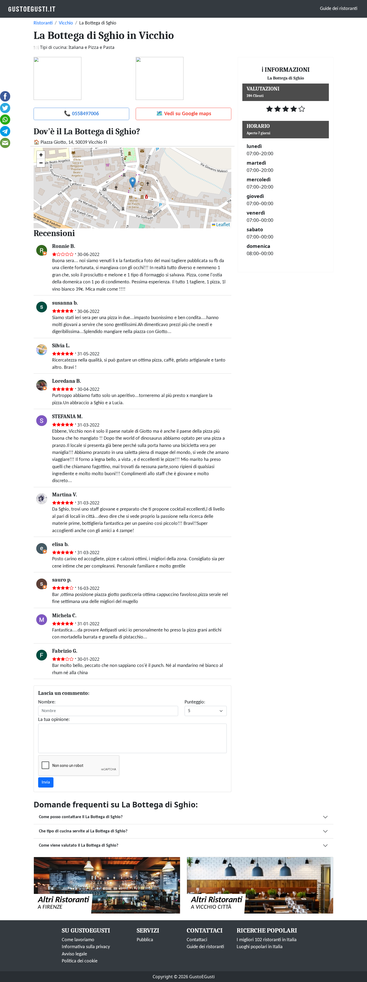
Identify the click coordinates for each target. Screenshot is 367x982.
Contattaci (197, 940)
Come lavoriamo (78, 940)
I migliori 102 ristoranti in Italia (267, 940)
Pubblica (145, 940)
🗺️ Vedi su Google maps (183, 114)
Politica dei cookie (80, 961)
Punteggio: (195, 702)
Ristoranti (43, 23)
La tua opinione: (54, 719)
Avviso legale (74, 954)
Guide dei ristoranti (338, 8)
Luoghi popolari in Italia (260, 947)
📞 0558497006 (81, 114)
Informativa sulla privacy (86, 947)
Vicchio (66, 23)
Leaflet (222, 225)
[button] (132, 182)
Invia (46, 782)
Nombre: (47, 702)
